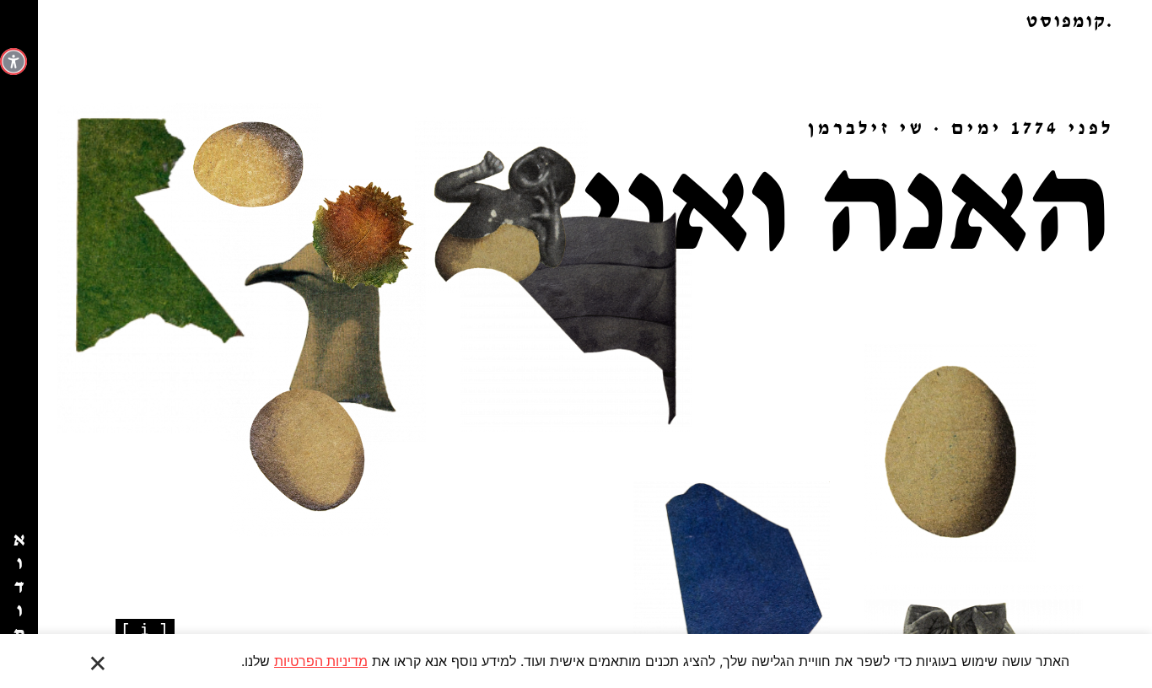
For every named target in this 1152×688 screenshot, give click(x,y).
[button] (576, 21)
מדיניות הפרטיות (321, 661)
